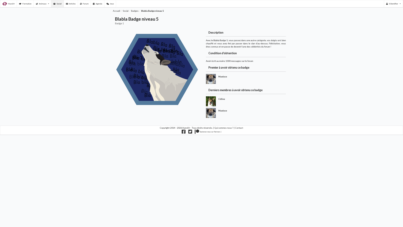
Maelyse (222, 76)
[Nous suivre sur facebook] (184, 132)
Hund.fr (11, 4)
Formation (27, 4)
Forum (86, 4)
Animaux (42, 4)
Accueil (116, 11)
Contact (239, 127)
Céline (221, 99)
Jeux (112, 4)
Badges (135, 11)
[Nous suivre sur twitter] (190, 132)
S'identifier (393, 4)
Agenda (99, 4)
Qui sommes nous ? (223, 127)
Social (59, 4)
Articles (72, 4)
